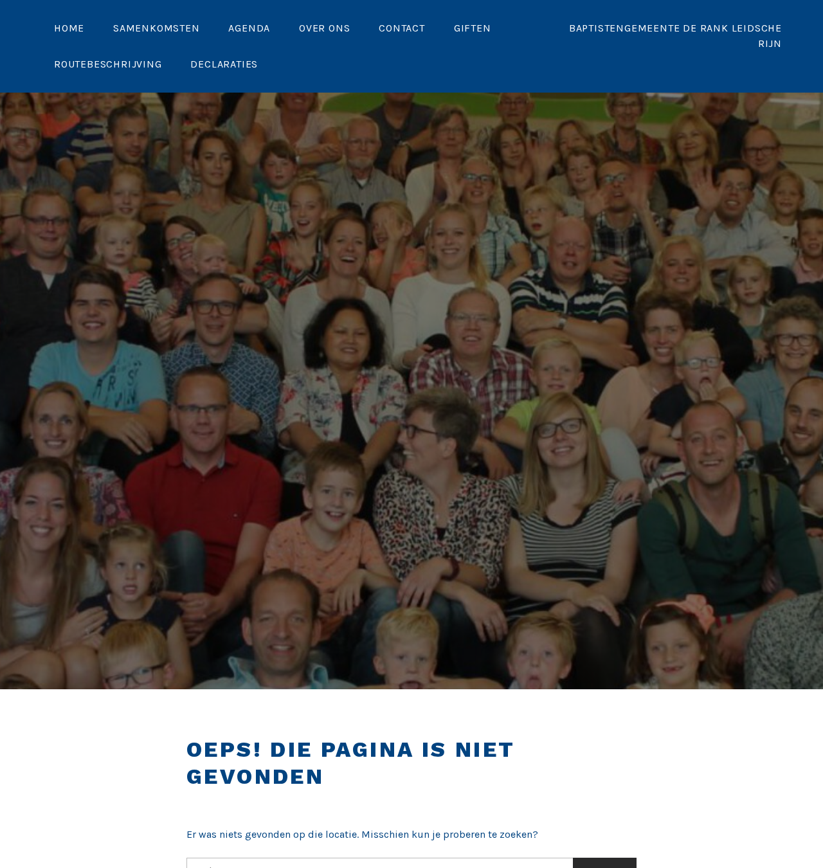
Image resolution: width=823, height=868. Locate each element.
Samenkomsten (156, 28)
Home (69, 28)
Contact (402, 28)
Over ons (324, 28)
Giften (472, 28)
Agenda (249, 28)
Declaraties (224, 64)
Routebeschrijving (108, 64)
